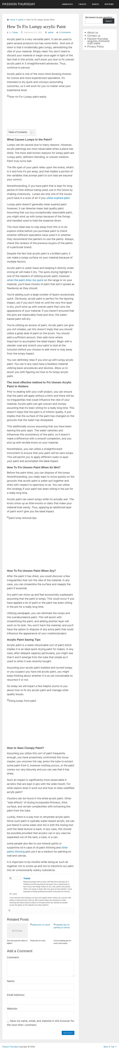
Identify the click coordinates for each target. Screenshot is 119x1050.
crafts (82, 4)
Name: (11, 981)
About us (92, 32)
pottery (109, 4)
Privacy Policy (95, 46)
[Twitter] (9, 910)
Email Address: (16, 994)
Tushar (15, 32)
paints (95, 4)
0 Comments (65, 32)
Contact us (93, 35)
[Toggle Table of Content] (30, 132)
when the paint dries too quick (25, 280)
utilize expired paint (58, 197)
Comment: (13, 957)
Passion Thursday (18, 4)
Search (109, 21)
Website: (12, 1008)
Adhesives (67, 4)
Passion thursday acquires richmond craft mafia (98, 41)
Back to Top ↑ (110, 1046)
